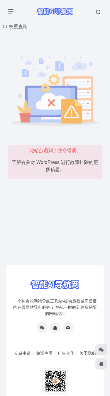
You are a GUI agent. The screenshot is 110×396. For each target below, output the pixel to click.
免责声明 (44, 353)
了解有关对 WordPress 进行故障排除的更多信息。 (55, 165)
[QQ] (55, 327)
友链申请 (22, 353)
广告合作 (66, 353)
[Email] (68, 327)
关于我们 (87, 353)
